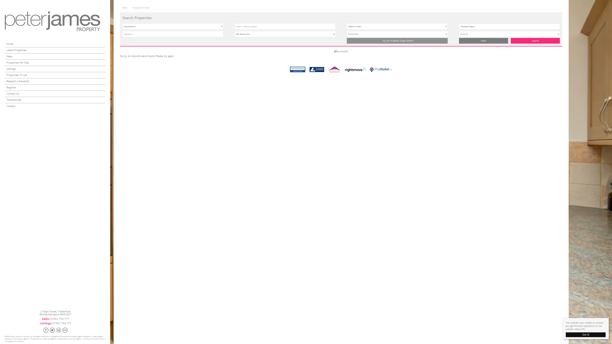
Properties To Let (16, 75)
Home (9, 44)
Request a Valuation (17, 81)
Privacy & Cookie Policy (94, 339)
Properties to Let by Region (69, 339)
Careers (11, 106)
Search (535, 40)
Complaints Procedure (14, 341)
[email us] (65, 330)
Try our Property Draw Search (397, 40)
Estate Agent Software (81, 336)
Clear (483, 40)
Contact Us (12, 93)
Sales (9, 56)
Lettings (11, 69)
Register (11, 87)
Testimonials (13, 100)
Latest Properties (16, 50)
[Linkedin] (58, 330)
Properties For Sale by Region (43, 339)
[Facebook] (45, 330)
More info (580, 329)
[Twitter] (52, 330)
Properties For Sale (17, 62)
